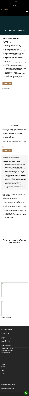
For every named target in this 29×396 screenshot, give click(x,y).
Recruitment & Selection (6, 317)
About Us (3, 366)
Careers (2, 360)
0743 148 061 (14, 1)
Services (3, 364)
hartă (10, 338)
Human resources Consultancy (7, 299)
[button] (27, 11)
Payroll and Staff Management (7, 350)
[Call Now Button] (26, 393)
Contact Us (3, 362)
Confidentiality (4, 378)
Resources (3, 380)
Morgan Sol (10, 394)
